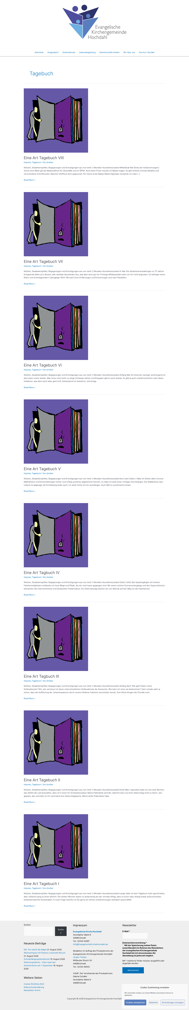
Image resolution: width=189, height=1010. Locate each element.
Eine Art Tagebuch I (41, 883)
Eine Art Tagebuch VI (43, 365)
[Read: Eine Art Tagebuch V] (56, 431)
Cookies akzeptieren (135, 1002)
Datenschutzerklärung (34, 987)
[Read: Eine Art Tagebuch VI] (56, 327)
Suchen (27, 925)
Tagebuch (36, 162)
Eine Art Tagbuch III (41, 676)
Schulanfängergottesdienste (37, 959)
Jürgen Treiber (80, 957)
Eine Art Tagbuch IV (42, 572)
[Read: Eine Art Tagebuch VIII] (56, 120)
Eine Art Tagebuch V (42, 468)
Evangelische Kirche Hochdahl (87, 931)
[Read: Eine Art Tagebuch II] (56, 742)
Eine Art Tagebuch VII (43, 261)
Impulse (27, 162)
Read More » (29, 180)
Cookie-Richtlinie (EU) (34, 984)
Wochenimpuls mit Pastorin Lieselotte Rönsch (44, 953)
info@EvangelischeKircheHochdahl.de (90, 944)
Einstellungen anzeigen (173, 1002)
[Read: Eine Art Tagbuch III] (56, 638)
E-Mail (126, 931)
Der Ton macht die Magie (35, 949)
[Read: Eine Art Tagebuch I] (56, 846)
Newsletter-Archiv (32, 990)
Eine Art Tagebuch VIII (44, 157)
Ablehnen (153, 1002)
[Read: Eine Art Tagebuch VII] (56, 224)
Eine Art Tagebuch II (42, 780)
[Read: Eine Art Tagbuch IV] (56, 535)
